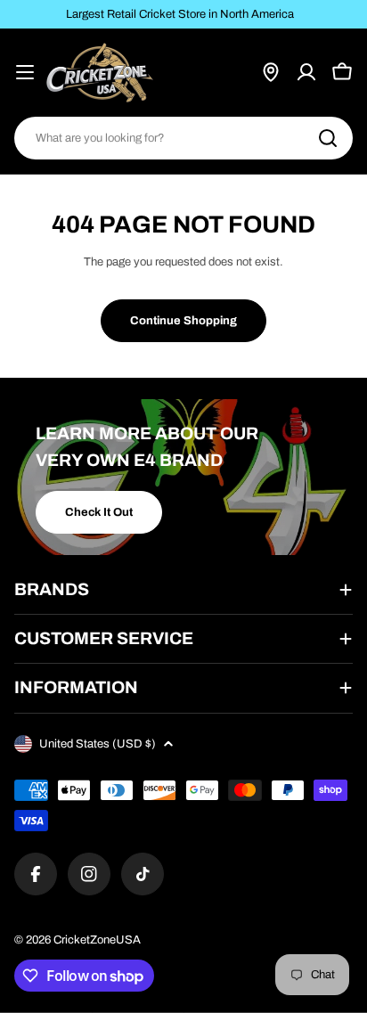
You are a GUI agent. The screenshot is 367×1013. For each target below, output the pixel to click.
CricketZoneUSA (97, 940)
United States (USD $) (97, 744)
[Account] (306, 72)
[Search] (327, 138)
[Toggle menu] (25, 72)
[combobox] (183, 138)
